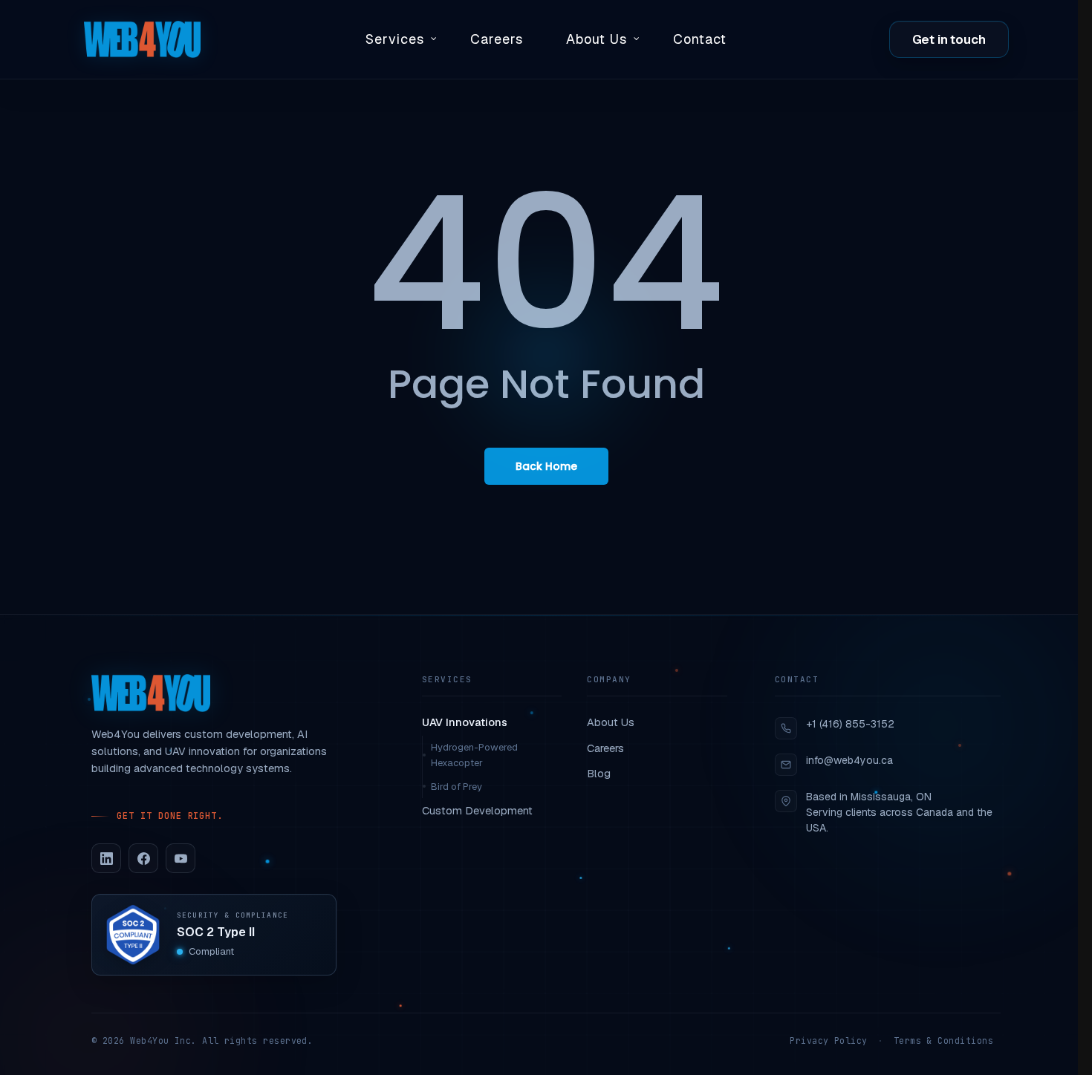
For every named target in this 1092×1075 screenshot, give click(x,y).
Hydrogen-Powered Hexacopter (474, 755)
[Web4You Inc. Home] (150, 693)
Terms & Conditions (943, 1040)
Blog (599, 773)
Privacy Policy (828, 1040)
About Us (610, 722)
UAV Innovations (464, 722)
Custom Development (477, 810)
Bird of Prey (456, 786)
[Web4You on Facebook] (143, 858)
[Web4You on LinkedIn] (106, 858)
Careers (605, 748)
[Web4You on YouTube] (180, 858)
